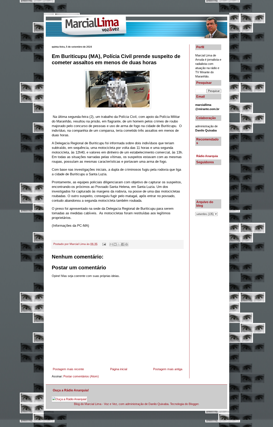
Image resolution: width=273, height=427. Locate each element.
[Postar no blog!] (115, 244)
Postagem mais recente (68, 369)
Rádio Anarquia (207, 156)
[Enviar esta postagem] (104, 244)
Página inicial (118, 369)
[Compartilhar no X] (119, 244)
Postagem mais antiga (167, 369)
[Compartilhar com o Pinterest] (127, 244)
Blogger (193, 404)
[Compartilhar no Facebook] (123, 244)
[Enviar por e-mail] (111, 244)
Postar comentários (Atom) (81, 376)
